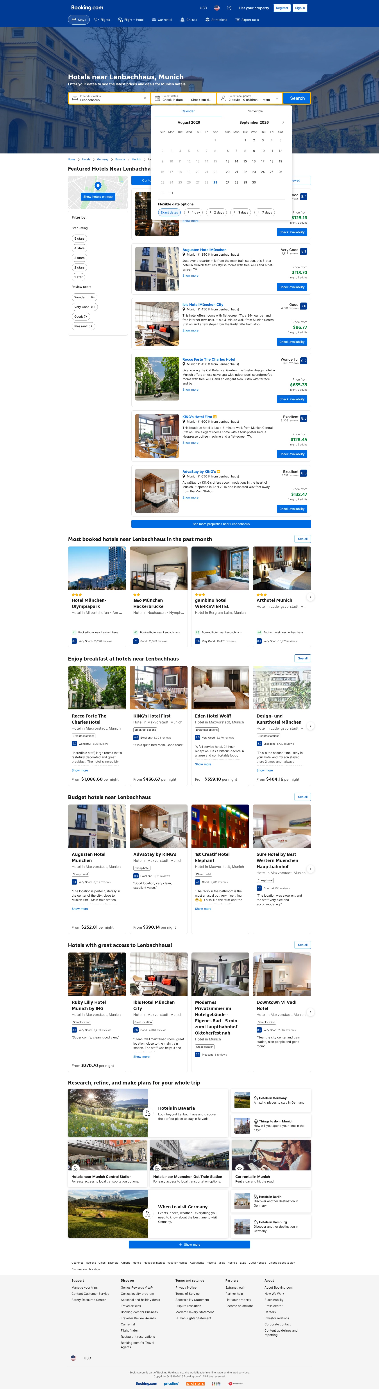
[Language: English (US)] (217, 8)
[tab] (188, 111)
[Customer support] (229, 8)
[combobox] (110, 100)
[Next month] (283, 122)
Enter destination (90, 96)
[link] (98, 238)
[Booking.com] (87, 8)
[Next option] (311, 597)
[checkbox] (215, 140)
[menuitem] (79, 20)
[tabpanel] (221, 168)
